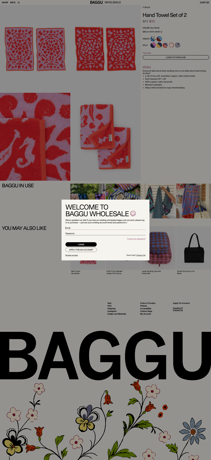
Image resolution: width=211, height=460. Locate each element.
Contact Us (140, 255)
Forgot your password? (136, 239)
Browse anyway (71, 255)
